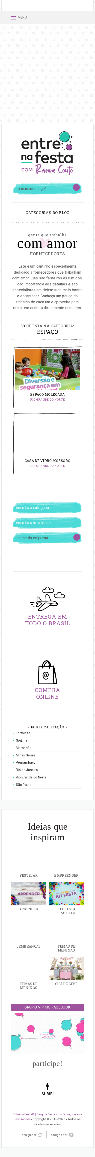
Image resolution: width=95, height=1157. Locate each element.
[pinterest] (76, 17)
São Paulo (23, 785)
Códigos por (59, 1135)
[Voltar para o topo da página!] (48, 1096)
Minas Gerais (26, 755)
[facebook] (64, 17)
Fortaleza (23, 733)
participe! (48, 1063)
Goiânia (21, 740)
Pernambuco (26, 762)
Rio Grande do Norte (47, 399)
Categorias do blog (47, 212)
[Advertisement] (47, 74)
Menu (22, 17)
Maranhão (24, 748)
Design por (29, 1135)
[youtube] (82, 17)
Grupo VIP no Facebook (47, 1007)
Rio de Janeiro (27, 770)
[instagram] (70, 17)
